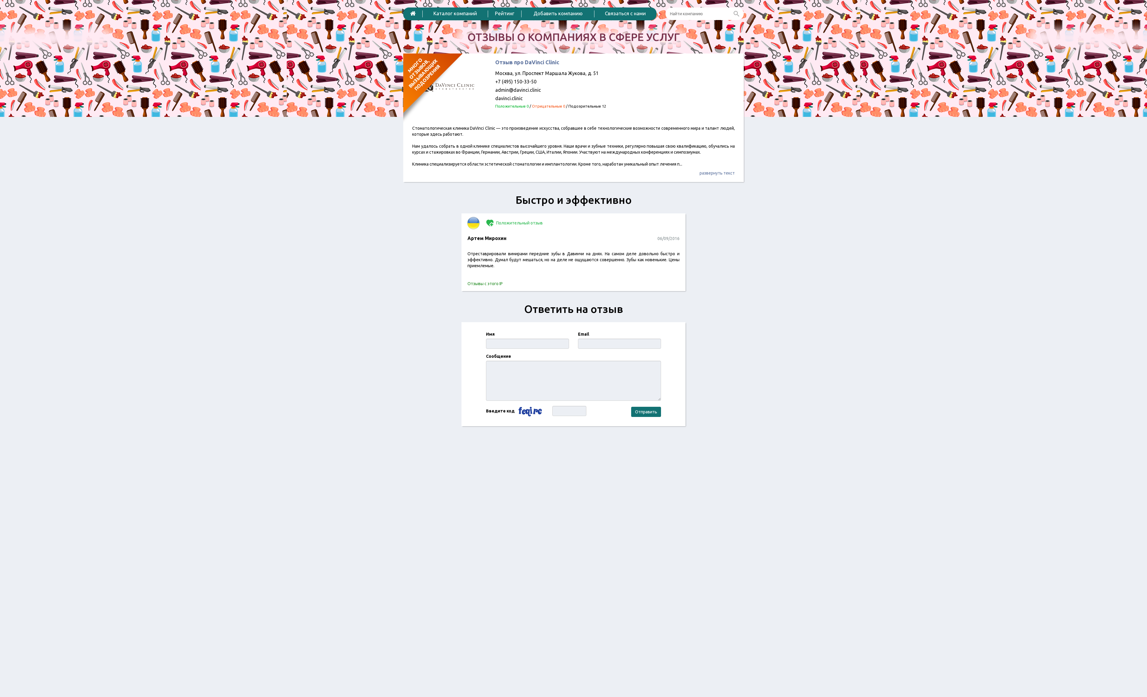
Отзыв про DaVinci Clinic (527, 62)
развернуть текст (717, 173)
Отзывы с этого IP (485, 283)
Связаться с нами (625, 13)
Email (583, 334)
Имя (490, 334)
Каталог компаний (455, 13)
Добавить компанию (558, 13)
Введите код (500, 411)
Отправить (646, 411)
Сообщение (498, 356)
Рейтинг (504, 13)
